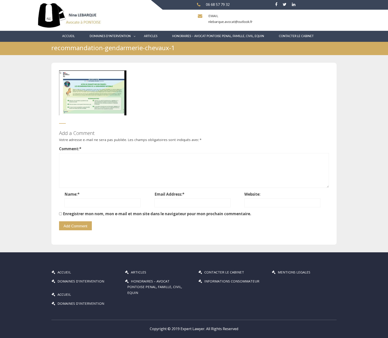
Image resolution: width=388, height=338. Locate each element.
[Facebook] (276, 4)
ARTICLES (150, 36)
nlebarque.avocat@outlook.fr (230, 21)
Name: (71, 194)
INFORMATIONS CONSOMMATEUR (231, 281)
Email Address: (169, 194)
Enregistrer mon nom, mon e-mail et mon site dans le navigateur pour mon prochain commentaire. (157, 213)
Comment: (70, 148)
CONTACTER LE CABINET (296, 36)
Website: (252, 194)
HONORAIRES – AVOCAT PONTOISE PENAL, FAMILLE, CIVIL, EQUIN (218, 36)
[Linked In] (294, 4)
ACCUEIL (68, 36)
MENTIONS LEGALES (294, 272)
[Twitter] (284, 4)
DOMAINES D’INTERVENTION (110, 36)
